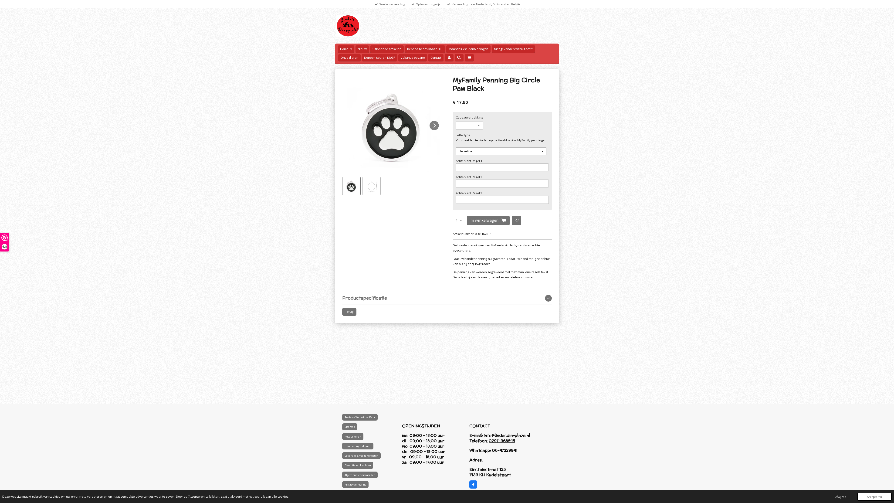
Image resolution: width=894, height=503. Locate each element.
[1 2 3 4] (459, 220)
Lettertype (463, 135)
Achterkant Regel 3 (469, 193)
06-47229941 (504, 450)
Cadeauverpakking (469, 117)
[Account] (449, 57)
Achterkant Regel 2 (469, 177)
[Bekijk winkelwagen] (469, 57)
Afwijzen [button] (840, 497)
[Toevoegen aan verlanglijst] (516, 220)
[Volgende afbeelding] (434, 125)
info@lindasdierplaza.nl (507, 435)
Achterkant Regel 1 (469, 161)
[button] (351, 186)
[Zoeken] (459, 57)
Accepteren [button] (874, 497)
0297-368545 (502, 441)
